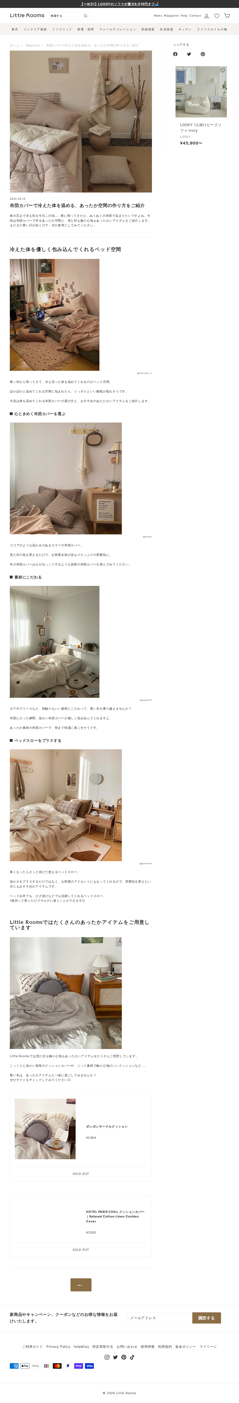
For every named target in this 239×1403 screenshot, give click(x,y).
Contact (195, 15)
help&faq (81, 1346)
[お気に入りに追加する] (222, 70)
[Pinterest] (123, 1357)
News (158, 15)
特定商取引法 (102, 1346)
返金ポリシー (185, 1346)
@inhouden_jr (144, 373)
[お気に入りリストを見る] (217, 16)
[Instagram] (107, 1357)
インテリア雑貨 (35, 29)
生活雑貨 (166, 29)
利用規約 (165, 1346)
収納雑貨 (148, 29)
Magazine (171, 15)
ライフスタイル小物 (212, 29)
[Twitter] (115, 1357)
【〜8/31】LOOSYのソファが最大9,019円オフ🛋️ (119, 4)
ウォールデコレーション (117, 29)
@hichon (147, 537)
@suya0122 (146, 700)
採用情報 (148, 1346)
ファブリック (62, 29)
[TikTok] (132, 1357)
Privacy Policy (58, 1346)
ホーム (14, 45)
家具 (15, 29)
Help (184, 15)
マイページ (208, 1346)
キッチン (185, 29)
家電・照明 (85, 29)
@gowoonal (146, 863)
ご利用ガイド (32, 1346)
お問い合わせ (127, 1346)
